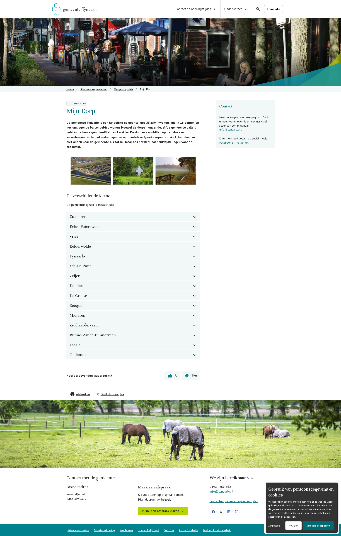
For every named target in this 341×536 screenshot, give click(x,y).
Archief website (188, 530)
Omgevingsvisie (123, 89)
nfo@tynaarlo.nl (230, 129)
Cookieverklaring (104, 530)
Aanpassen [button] (274, 525)
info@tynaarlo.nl (221, 491)
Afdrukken (83, 394)
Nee (194, 375)
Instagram (242, 142)
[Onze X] (221, 511)
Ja (176, 375)
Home (70, 89)
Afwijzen (293, 525)
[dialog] (301, 507)
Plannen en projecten (94, 89)
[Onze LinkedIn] (229, 511)
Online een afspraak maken (160, 511)
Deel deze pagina (112, 394)
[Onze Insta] (236, 511)
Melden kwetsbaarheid (217, 530)
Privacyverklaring (78, 530)
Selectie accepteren (318, 525)
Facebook (225, 142)
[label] (76, 103)
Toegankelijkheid (148, 530)
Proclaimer (126, 530)
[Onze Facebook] (213, 511)
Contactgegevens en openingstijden (234, 501)
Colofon (169, 530)
